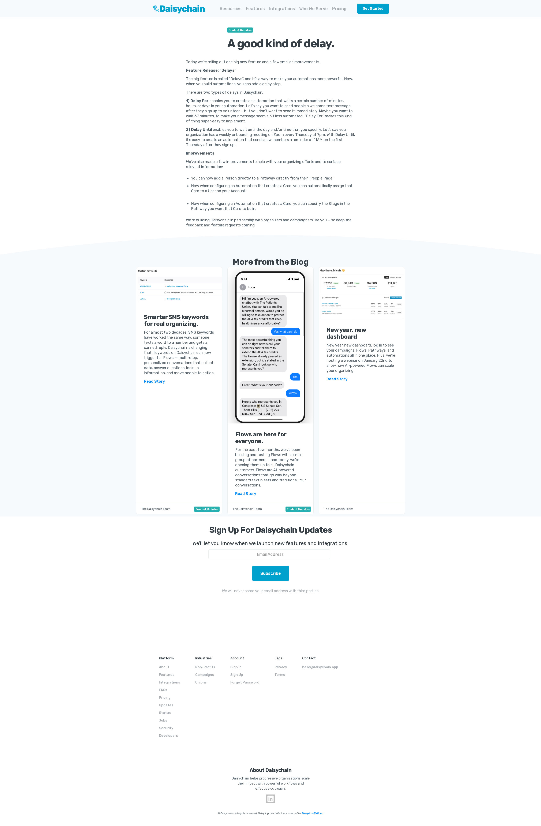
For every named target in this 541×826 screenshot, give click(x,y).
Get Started (373, 9)
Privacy (281, 667)
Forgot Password (244, 682)
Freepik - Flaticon (312, 813)
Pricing (339, 8)
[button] (230, 8)
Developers (168, 736)
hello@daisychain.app (320, 667)
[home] (176, 8)
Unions (201, 682)
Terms (280, 675)
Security (166, 728)
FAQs (163, 690)
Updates (166, 705)
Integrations (169, 682)
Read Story (154, 381)
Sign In (236, 667)
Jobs (163, 720)
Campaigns (204, 675)
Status (165, 713)
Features (166, 675)
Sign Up (236, 675)
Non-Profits (205, 667)
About (164, 667)
